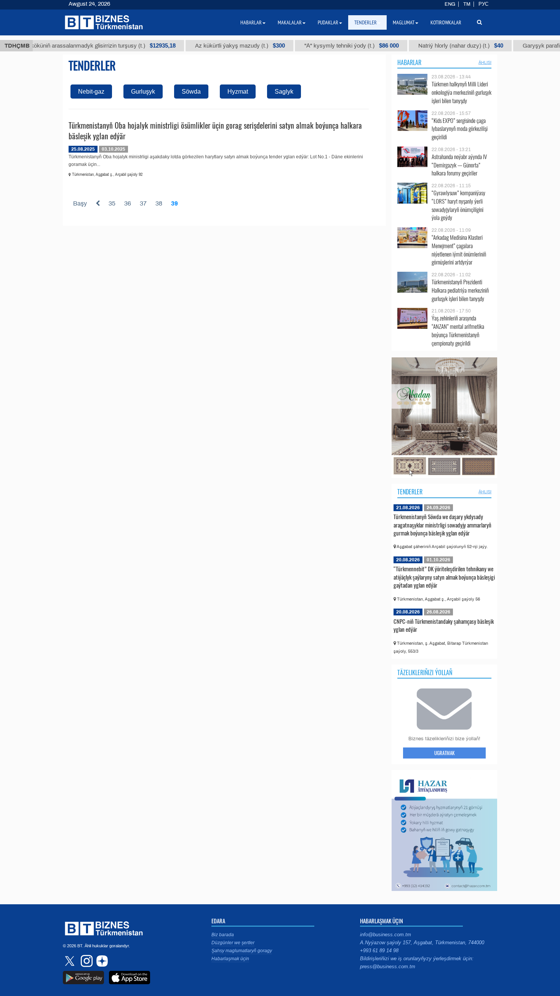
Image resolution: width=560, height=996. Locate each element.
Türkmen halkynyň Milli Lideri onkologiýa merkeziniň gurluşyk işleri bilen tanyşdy (461, 92)
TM (466, 4)
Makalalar (290, 22)
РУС (483, 4)
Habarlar (409, 62)
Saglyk (284, 91)
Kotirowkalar (445, 22)
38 (158, 203)
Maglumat (403, 22)
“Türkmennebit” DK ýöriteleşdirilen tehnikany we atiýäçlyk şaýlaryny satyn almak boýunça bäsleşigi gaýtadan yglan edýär (444, 576)
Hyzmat (237, 91)
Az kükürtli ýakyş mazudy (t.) (216, 46)
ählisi (484, 62)
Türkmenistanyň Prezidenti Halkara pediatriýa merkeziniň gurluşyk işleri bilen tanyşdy (460, 290)
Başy (80, 203)
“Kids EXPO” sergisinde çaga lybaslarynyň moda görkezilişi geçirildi (460, 128)
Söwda (191, 91)
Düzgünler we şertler (232, 942)
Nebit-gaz (91, 91)
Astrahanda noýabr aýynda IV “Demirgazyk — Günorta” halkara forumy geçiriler (459, 165)
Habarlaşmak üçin (230, 958)
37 (143, 203)
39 (174, 203)
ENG (450, 4)
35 (112, 203)
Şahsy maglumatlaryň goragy (241, 950)
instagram (85, 961)
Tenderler (409, 491)
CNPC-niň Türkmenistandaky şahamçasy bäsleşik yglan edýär (444, 625)
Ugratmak (444, 753)
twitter (70, 961)
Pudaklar (328, 22)
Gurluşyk (143, 91)
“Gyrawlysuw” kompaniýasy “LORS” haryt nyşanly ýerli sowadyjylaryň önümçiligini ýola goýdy (458, 205)
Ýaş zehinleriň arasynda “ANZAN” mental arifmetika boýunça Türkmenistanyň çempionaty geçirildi (458, 330)
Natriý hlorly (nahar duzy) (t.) (436, 46)
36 (127, 203)
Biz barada (222, 934)
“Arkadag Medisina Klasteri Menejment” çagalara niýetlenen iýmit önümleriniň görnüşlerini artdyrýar (459, 249)
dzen (101, 961)
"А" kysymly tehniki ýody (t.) (327, 46)
